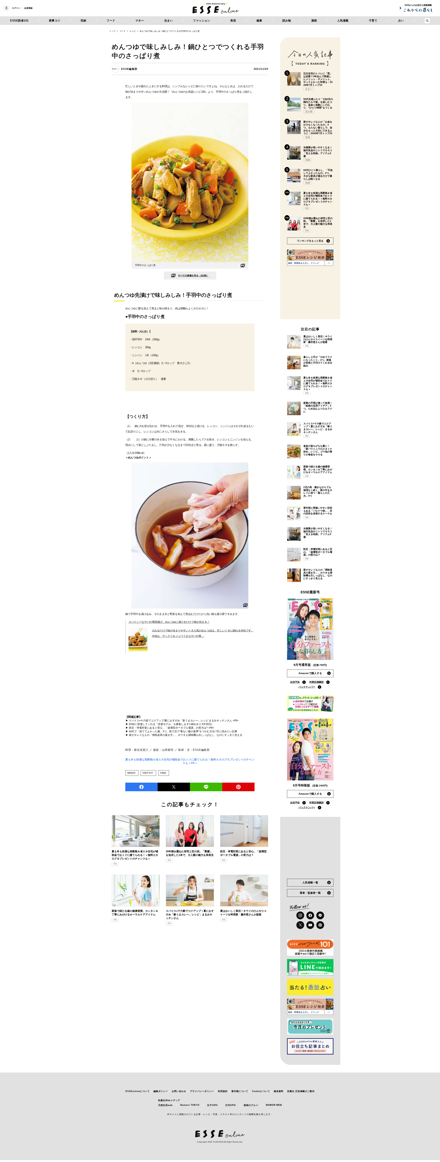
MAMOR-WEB (274, 1105)
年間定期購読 (316, 682)
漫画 (314, 20)
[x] (300, 925)
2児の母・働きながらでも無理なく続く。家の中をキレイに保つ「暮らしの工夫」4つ (317, 491)
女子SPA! (212, 1105)
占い (401, 20)
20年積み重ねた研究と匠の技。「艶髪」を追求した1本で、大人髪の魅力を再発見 (190, 853)
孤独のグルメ (251, 1105)
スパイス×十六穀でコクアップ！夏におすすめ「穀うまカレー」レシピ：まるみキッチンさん (190, 914)
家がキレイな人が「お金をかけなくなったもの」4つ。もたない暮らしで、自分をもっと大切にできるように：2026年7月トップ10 (317, 127)
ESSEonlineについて (137, 1091)
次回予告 (295, 682)
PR (115, 864)
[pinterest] (320, 925)
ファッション (201, 20)
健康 (259, 20)
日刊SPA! (230, 1105)
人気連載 (343, 20)
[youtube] (310, 925)
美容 (233, 20)
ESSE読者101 (19, 20)
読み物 (286, 20)
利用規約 (223, 1091)
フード (111, 20)
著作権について (239, 1091)
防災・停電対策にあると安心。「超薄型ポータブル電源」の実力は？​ (243, 853)
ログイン (16, 8)
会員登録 (28, 8)
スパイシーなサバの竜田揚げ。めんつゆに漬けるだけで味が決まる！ (169, 621)
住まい (168, 20)
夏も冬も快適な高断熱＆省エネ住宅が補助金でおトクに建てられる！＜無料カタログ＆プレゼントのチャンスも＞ (135, 855)
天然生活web (165, 1105)
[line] (206, 787)
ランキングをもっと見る (310, 240)
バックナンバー (306, 686)
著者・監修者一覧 (310, 892)
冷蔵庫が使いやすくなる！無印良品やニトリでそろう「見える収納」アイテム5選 (317, 151)
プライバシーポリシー (202, 1091)
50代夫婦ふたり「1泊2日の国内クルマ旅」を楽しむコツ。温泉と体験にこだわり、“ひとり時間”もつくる (318, 103)
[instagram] (300, 915)
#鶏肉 (163, 773)
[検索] (329, 263)
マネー (139, 20)
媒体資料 (278, 1091)
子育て (373, 20)
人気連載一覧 (310, 882)
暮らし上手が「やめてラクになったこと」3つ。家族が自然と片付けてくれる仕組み (317, 361)
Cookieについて (261, 1091)
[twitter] (174, 787)
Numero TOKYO (189, 1105)
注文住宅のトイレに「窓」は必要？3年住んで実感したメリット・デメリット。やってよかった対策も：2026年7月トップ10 (318, 79)
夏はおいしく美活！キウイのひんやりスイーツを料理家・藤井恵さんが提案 (243, 912)
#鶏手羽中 (147, 773)
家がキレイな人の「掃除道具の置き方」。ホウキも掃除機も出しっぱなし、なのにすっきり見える (317, 574)
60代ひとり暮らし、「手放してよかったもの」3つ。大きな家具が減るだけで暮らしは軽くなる (318, 174)
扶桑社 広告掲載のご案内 (301, 1091)
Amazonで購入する (310, 673)
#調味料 (131, 773)
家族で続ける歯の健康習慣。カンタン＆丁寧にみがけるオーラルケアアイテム (135, 912)
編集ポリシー (160, 1091)
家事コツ (54, 20)
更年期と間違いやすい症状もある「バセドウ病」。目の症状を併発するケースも (317, 510)
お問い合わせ (179, 1091)
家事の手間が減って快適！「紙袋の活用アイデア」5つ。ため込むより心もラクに (317, 407)
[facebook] (141, 787)
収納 (83, 20)
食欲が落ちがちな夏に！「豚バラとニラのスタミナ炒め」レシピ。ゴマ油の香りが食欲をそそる (317, 450)
